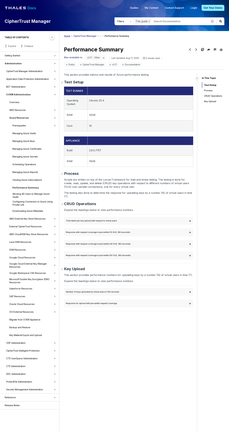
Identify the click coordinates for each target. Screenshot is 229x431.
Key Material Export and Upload (25, 335)
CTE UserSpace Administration (22, 358)
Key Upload (210, 101)
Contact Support (174, 7)
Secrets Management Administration (24, 389)
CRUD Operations (213, 96)
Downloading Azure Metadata (27, 211)
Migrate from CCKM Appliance (24, 319)
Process (208, 90)
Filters (120, 21)
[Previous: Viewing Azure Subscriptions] (190, 49)
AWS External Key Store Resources (27, 218)
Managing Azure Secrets (25, 156)
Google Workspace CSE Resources (27, 273)
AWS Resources (17, 110)
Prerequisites (19, 125)
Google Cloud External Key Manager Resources (28, 265)
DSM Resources (17, 249)
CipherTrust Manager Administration (24, 71)
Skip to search (38, 3)
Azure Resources (19, 117)
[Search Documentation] (220, 21)
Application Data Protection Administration (27, 79)
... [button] (100, 36)
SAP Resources (17, 296)
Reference (10, 397)
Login (194, 7)
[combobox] (171, 21)
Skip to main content (14, 3)
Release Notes (12, 405)
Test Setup (210, 85)
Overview (14, 102)
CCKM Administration (18, 94)
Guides (134, 7)
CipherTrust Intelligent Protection (23, 350)
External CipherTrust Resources (25, 226)
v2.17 (114, 64)
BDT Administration (16, 86)
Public (72, 64)
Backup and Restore (19, 327)
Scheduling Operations (24, 164)
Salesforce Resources (20, 288)
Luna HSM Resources (20, 242)
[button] (149, 21)
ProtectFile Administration (19, 381)
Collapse (28, 46)
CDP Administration (16, 343)
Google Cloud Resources (22, 257)
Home (67, 36)
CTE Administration (15, 366)
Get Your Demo (213, 7)
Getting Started (12, 55)
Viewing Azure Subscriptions (27, 180)
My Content (151, 7)
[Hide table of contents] (52, 37)
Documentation (132, 64)
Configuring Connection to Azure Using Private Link (32, 203)
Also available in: (73, 57)
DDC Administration (16, 374)
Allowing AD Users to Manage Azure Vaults (31, 195)
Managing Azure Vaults (24, 133)
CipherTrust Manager (84, 36)
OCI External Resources (21, 312)
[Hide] (197, 78)
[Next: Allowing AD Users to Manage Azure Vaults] (196, 49)
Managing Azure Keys (23, 141)
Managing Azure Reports (25, 172)
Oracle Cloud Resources (22, 304)
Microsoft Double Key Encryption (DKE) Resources (29, 281)
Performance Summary (25, 187)
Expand (12, 46)
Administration (13, 63)
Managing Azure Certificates (27, 148)
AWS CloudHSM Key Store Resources (28, 234)
